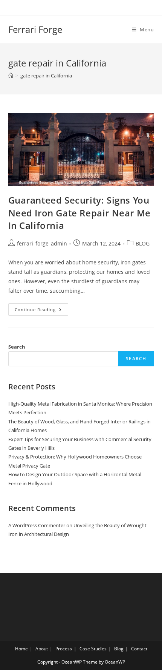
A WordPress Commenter (36, 525)
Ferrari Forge (35, 29)
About (41, 648)
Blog (119, 648)
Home (21, 648)
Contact (139, 648)
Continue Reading (41, 311)
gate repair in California (46, 75)
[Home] (10, 75)
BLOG (143, 243)
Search (16, 346)
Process (63, 648)
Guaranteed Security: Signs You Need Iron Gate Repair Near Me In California (79, 213)
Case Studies (93, 648)
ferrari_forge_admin (42, 243)
